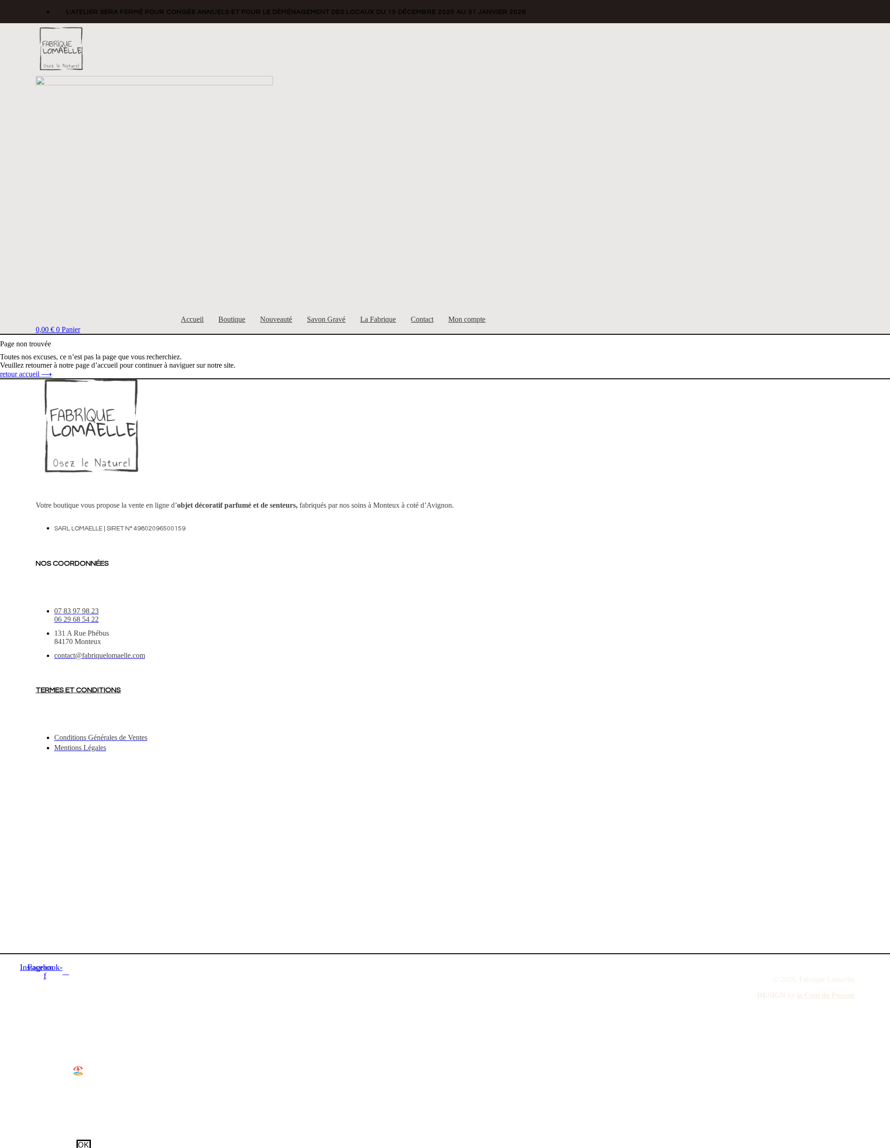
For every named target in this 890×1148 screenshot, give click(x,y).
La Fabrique (378, 319)
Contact (422, 319)
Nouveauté (276, 319)
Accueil (192, 319)
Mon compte (466, 319)
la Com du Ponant (825, 995)
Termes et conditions (78, 690)
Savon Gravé (326, 319)
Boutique (231, 319)
